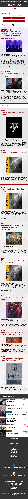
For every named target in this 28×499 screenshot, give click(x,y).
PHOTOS (14, 448)
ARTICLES (14, 451)
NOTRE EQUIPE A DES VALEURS (14, 483)
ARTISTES (14, 447)
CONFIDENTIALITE (14, 488)
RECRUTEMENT (14, 487)
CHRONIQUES (14, 449)
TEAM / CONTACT (14, 456)
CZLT (14, 9)
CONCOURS (14, 455)
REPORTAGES (14, 452)
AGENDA (14, 454)
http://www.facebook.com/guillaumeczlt (16, 15)
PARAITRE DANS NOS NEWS (14, 486)
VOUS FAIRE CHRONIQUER (14, 484)
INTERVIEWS (14, 450)
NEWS (14, 446)
